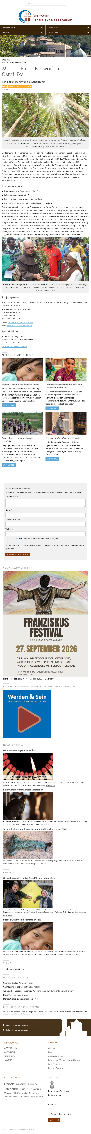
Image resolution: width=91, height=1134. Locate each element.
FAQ (50, 1052)
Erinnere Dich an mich (61, 1114)
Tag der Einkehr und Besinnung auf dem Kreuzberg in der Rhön (35, 829)
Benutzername (54, 1095)
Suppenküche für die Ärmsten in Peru (21, 384)
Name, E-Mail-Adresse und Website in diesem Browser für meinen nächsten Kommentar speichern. (44, 547)
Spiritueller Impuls (29, 1089)
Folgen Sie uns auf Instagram (17, 1030)
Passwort (52, 1104)
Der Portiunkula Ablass (29, 987)
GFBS (15, 1093)
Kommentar (11, 496)
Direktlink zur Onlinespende (14, 346)
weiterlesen (7, 915)
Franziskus (22, 1084)
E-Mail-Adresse (12, 519)
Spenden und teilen (22, 90)
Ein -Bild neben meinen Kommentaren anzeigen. (33, 538)
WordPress (30, 1130)
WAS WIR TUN (53, 27)
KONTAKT (7, 32)
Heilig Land (14, 1097)
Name (8, 510)
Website (9, 529)
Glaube (7, 1096)
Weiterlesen (50, 785)
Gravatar (15, 538)
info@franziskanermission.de (20, 322)
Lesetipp (23, 1097)
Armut (28, 1097)
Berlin (6, 1100)
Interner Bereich (55, 1068)
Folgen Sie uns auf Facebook (17, 1025)
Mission (8, 1093)
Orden (9, 1084)
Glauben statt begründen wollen (19, 750)
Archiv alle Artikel (56, 1056)
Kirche (34, 1084)
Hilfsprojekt (7, 90)
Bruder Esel (27, 995)
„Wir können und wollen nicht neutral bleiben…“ (54, 991)
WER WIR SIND (9, 27)
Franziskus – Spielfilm (28, 999)
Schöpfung (28, 86)
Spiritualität (23, 1093)
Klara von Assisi (26, 983)
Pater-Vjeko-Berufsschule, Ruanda (63, 438)
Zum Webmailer (55, 1064)
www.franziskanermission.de (19, 325)
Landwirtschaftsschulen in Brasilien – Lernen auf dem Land (64, 386)
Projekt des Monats (15, 86)
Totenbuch (11, 1089)
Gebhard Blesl (9, 983)
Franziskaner (45, 17)
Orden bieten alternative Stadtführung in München (29, 878)
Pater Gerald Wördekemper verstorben (23, 789)
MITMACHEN (53, 32)
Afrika (4, 86)
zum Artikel (8, 405)
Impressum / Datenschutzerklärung (64, 1060)
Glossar (51, 1048)
